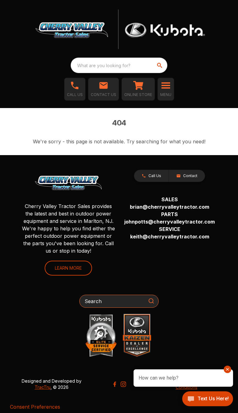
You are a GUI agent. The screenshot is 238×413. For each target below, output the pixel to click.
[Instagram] (123, 384)
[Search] (151, 301)
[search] (160, 65)
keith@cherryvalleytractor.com (169, 236)
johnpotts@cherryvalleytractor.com (169, 222)
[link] (138, 89)
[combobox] (119, 65)
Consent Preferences (35, 407)
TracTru (43, 387)
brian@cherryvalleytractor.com (169, 207)
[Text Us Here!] (207, 399)
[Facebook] (115, 384)
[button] (75, 89)
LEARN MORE (68, 268)
